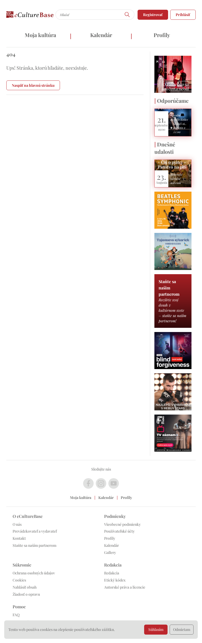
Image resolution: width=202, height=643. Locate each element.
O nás (17, 524)
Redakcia (111, 572)
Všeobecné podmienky (122, 524)
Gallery (110, 552)
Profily (162, 34)
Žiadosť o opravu (26, 594)
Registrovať (153, 14)
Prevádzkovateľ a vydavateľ (35, 531)
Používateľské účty (119, 531)
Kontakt (19, 538)
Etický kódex (114, 580)
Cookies (19, 580)
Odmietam (181, 629)
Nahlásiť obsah (25, 587)
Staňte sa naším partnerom (34, 545)
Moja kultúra (40, 34)
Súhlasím (155, 629)
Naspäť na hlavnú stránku (33, 85)
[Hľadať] (127, 14)
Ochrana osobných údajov (34, 572)
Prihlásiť (183, 14)
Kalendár (101, 34)
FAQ (16, 614)
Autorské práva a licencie (124, 587)
